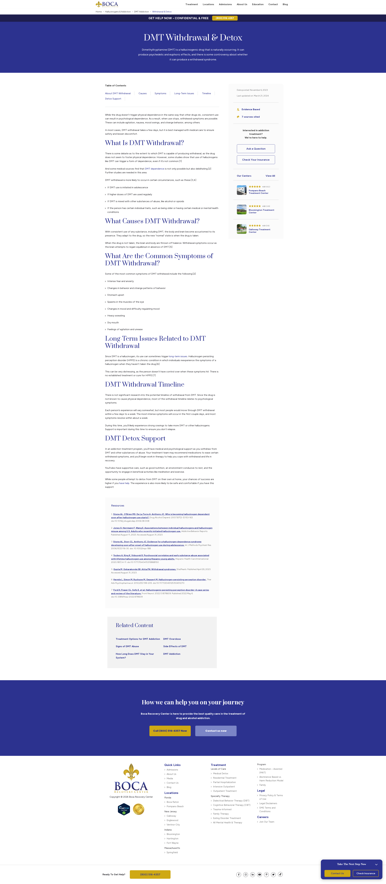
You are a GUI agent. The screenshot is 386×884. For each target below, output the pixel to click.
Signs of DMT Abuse (127, 646)
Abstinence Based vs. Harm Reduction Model (271, 779)
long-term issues (178, 356)
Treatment (218, 765)
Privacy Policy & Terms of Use (271, 797)
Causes (143, 93)
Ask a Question (256, 148)
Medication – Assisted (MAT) (270, 771)
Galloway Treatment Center (259, 230)
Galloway (171, 816)
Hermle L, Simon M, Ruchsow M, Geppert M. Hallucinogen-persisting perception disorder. (159, 579)
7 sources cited (251, 116)
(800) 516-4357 (225, 18)
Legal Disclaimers (268, 803)
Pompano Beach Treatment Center (258, 191)
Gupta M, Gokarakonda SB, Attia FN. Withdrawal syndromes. (144, 569)
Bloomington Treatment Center (261, 211)
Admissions (172, 769)
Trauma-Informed (222, 809)
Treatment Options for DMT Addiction (138, 638)
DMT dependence (154, 168)
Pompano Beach (175, 806)
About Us (171, 774)
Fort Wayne (173, 843)
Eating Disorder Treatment (227, 818)
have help (124, 483)
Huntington (172, 838)
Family (262, 785)
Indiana (168, 829)
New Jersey (170, 811)
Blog (169, 787)
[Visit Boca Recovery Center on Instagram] (245, 874)
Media (170, 778)
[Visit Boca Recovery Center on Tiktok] (280, 874)
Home (99, 11)
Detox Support (113, 98)
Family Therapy (221, 813)
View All (270, 175)
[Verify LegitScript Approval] (124, 814)
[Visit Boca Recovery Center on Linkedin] (252, 874)
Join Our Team (266, 821)
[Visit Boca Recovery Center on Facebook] (238, 874)
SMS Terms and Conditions (267, 809)
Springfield (172, 852)
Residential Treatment (224, 778)
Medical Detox (220, 773)
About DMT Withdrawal (118, 93)
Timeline (206, 93)
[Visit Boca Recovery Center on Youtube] (259, 874)
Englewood (172, 820)
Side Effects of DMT (175, 646)
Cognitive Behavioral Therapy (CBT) (231, 805)
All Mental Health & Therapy (227, 822)
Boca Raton (173, 802)
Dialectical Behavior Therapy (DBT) (231, 800)
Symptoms (160, 93)
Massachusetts (172, 848)
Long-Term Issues (184, 93)
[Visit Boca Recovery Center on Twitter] (273, 874)
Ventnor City (173, 824)
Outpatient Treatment (225, 791)
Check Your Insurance (256, 159)
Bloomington (173, 834)
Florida (167, 797)
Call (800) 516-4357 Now (170, 730)
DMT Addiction (141, 11)
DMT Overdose (172, 638)
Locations (171, 793)
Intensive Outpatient (224, 786)
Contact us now (216, 730)
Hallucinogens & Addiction (118, 11)
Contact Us (173, 783)
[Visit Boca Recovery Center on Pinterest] (266, 874)
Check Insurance (365, 873)
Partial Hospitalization (224, 782)
